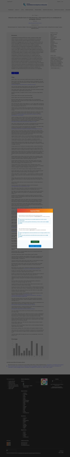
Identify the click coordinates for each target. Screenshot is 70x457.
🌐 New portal (35, 241)
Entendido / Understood (35, 246)
